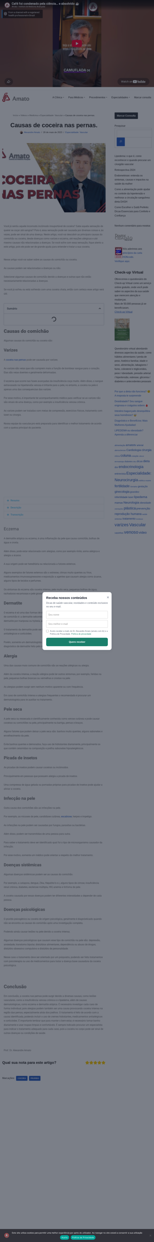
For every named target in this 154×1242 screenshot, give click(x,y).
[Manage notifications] (6, 1235)
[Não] (150, 1235)
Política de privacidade (81, 634)
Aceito (65, 1237)
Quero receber (77, 642)
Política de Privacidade (83, 1237)
